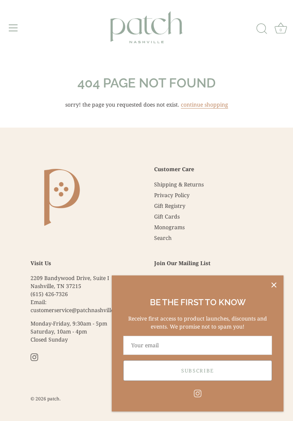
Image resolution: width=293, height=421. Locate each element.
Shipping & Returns (179, 184)
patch (53, 398)
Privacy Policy (172, 195)
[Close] (274, 285)
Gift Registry (169, 205)
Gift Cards (167, 216)
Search (163, 237)
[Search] (261, 29)
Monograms (169, 227)
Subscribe (197, 370)
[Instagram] (197, 393)
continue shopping (204, 104)
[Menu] (13, 27)
